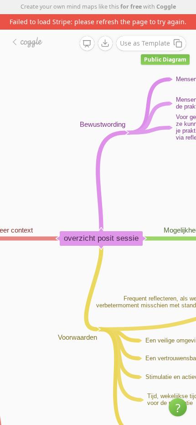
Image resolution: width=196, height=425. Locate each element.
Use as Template (145, 43)
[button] (178, 407)
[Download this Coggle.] (105, 43)
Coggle (166, 6)
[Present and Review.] (87, 43)
